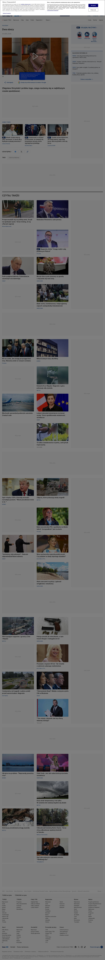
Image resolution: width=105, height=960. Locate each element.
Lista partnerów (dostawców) (52, 10)
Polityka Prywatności (7, 13)
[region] (52, 8)
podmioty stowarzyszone (26, 4)
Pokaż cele (93, 10)
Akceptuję (93, 5)
